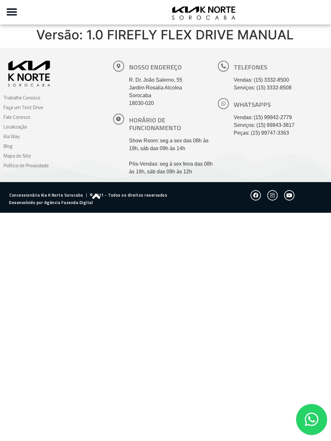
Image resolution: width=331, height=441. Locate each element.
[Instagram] (272, 195)
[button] (11, 11)
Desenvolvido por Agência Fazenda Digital (51, 202)
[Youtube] (289, 195)
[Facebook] (256, 195)
